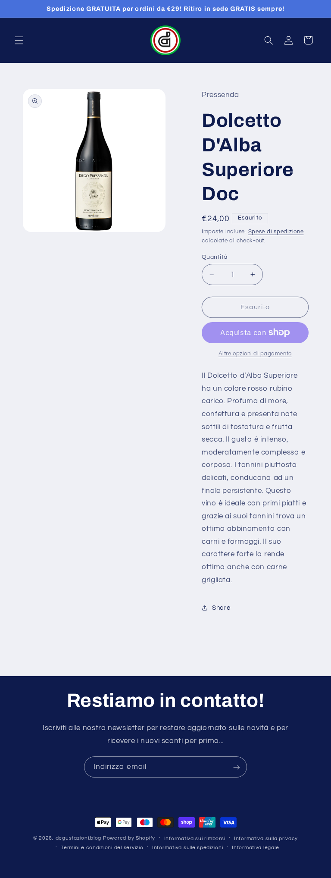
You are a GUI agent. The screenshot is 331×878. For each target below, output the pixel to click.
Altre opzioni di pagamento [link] (255, 354)
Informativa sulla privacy (266, 838)
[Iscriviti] (237, 767)
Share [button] (221, 608)
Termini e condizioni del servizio (102, 847)
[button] (19, 40)
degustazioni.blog (79, 838)
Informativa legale (255, 847)
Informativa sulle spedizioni (187, 847)
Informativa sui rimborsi (194, 838)
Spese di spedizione (276, 232)
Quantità (214, 257)
